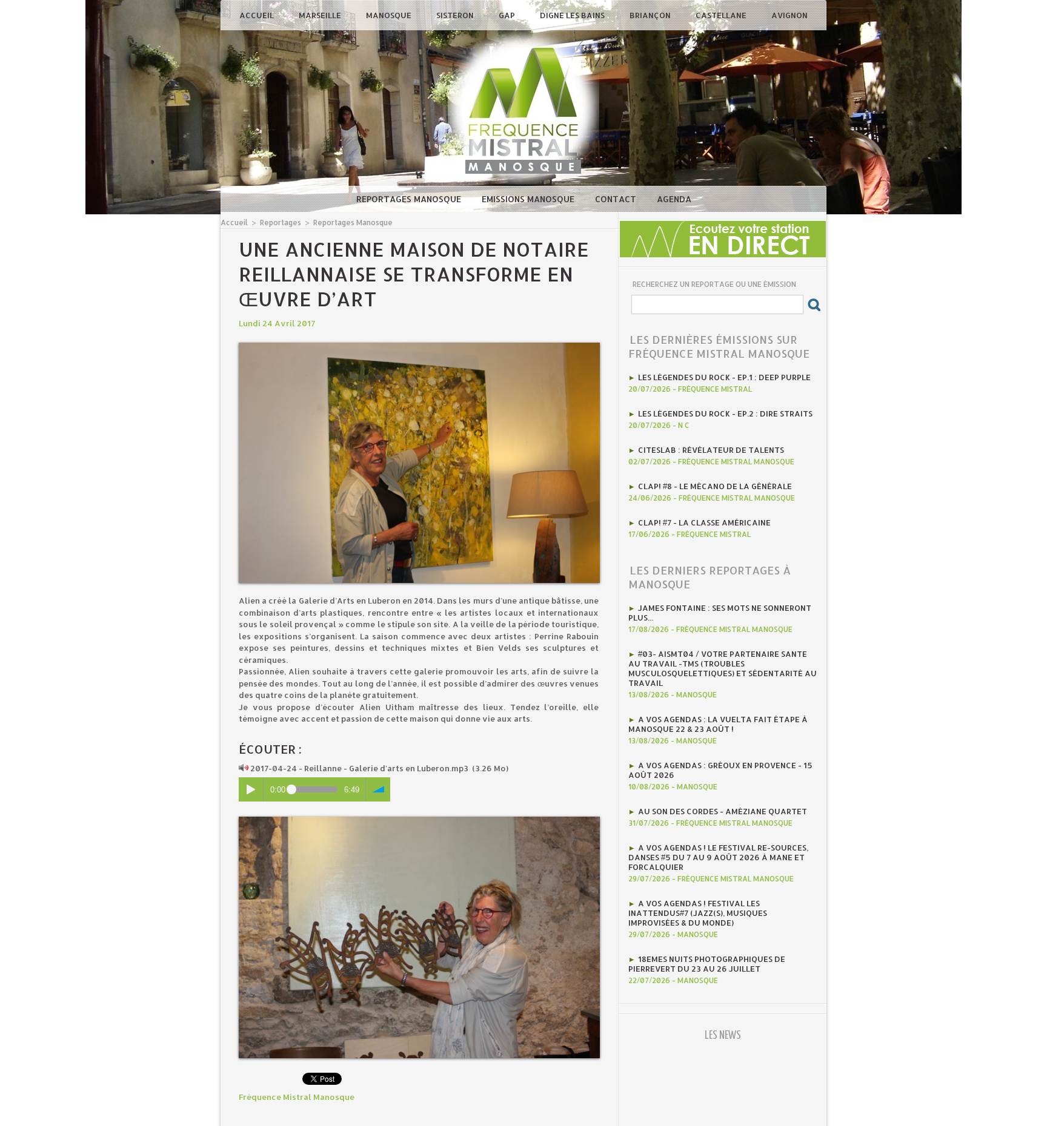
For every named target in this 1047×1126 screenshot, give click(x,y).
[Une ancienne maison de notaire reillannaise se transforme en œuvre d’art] (419, 346)
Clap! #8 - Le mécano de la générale (715, 486)
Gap (508, 15)
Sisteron (456, 15)
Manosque (389, 15)
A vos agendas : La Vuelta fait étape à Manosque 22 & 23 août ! (718, 724)
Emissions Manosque (529, 199)
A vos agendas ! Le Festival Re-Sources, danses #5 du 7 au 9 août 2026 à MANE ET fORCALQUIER (718, 857)
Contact (617, 199)
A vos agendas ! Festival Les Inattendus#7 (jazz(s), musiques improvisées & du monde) (697, 912)
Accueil (257, 15)
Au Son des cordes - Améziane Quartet (722, 811)
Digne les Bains (573, 15)
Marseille (321, 15)
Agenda (674, 199)
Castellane (722, 15)
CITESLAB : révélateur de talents (711, 450)
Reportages (280, 222)
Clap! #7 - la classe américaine (704, 522)
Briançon (651, 15)
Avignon (789, 15)
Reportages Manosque (410, 199)
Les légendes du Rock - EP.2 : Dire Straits (725, 413)
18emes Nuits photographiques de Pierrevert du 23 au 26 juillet (706, 963)
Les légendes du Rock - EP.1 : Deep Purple (724, 377)
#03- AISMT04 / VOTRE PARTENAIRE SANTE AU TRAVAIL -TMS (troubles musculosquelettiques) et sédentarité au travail (722, 668)
